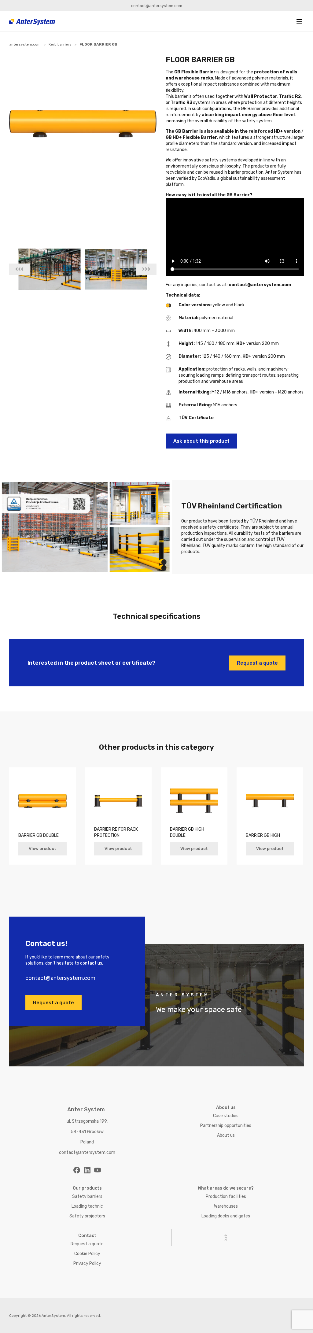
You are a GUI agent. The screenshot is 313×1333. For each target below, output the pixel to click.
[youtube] (97, 1170)
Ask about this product (201, 441)
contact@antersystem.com (156, 5)
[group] (49, 269)
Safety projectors (87, 1216)
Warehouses (226, 1206)
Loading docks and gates (225, 1216)
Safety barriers (87, 1196)
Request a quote (257, 663)
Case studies (225, 1115)
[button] (299, 22)
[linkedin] (87, 1170)
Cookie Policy (87, 1253)
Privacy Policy (87, 1263)
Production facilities (226, 1196)
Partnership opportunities (225, 1125)
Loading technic (87, 1206)
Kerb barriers (60, 44)
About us (226, 1135)
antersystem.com (25, 44)
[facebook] (77, 1170)
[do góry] (225, 1237)
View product (42, 848)
